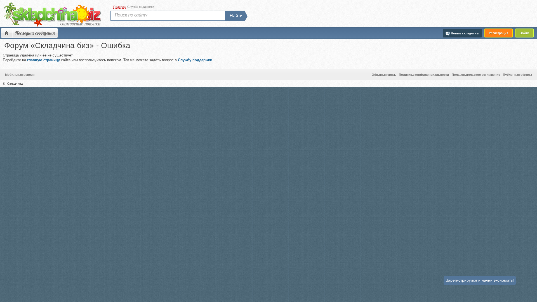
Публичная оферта (517, 74)
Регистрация (498, 33)
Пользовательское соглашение (476, 74)
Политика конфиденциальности (424, 74)
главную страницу (43, 60)
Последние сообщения (35, 33)
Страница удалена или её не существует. (107, 57)
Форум (6, 33)
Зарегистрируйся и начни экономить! (480, 280)
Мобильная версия (19, 74)
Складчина (15, 83)
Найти (236, 15)
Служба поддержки (140, 6)
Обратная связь (384, 74)
